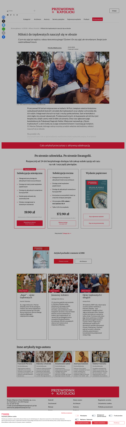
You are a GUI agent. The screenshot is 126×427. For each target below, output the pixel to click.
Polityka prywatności (66, 413)
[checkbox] (77, 416)
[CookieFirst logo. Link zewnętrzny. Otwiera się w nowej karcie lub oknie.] (5, 414)
